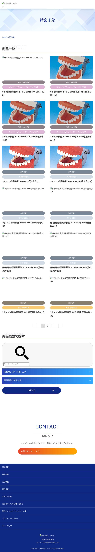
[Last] (61, 326)
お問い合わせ (7, 496)
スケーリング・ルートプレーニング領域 (23, 87)
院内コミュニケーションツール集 (14, 511)
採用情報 (5, 489)
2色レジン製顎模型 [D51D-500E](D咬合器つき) (71, 181)
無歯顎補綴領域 (23, 308)
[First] (34, 326)
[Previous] (38, 326)
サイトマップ (7, 526)
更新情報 (5, 474)
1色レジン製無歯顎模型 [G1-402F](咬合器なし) (23, 312)
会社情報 (5, 482)
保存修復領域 (23, 177)
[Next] (56, 326)
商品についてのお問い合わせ (12, 504)
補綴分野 (23, 303)
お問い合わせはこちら (30, 451)
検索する (31, 390)
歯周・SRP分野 (23, 82)
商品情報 (5, 467)
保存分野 (23, 172)
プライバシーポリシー (10, 518)
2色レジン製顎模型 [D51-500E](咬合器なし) (21, 181)
